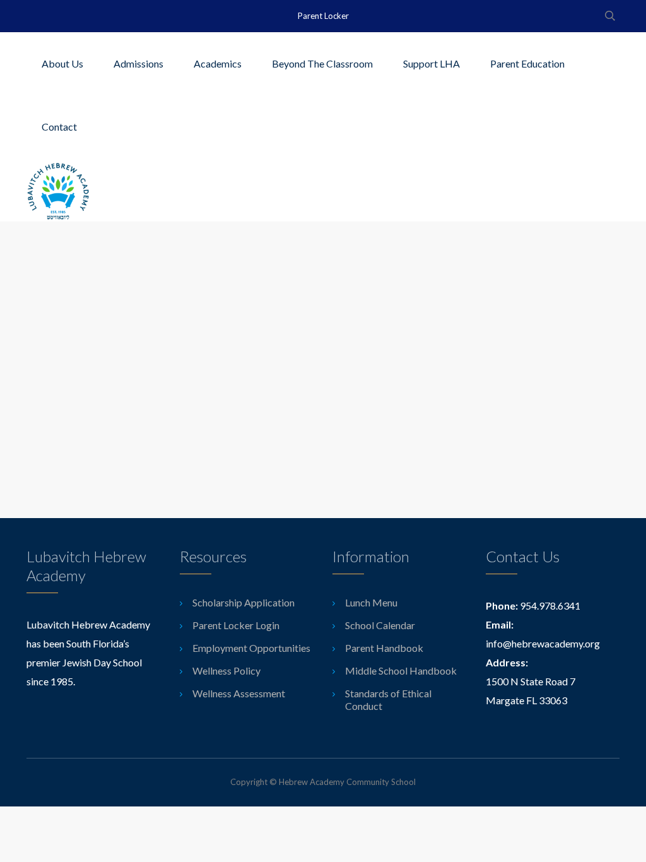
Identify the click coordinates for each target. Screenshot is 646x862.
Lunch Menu (371, 602)
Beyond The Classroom (322, 63)
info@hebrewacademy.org (543, 643)
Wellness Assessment (238, 693)
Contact (59, 127)
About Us (62, 63)
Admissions (138, 63)
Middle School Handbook (401, 670)
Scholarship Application (243, 602)
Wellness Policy (226, 670)
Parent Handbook (384, 648)
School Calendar (380, 625)
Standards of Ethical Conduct (388, 699)
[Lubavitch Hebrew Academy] (58, 189)
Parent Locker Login (235, 625)
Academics (218, 63)
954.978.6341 (550, 605)
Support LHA (431, 63)
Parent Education (527, 63)
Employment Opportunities (251, 648)
